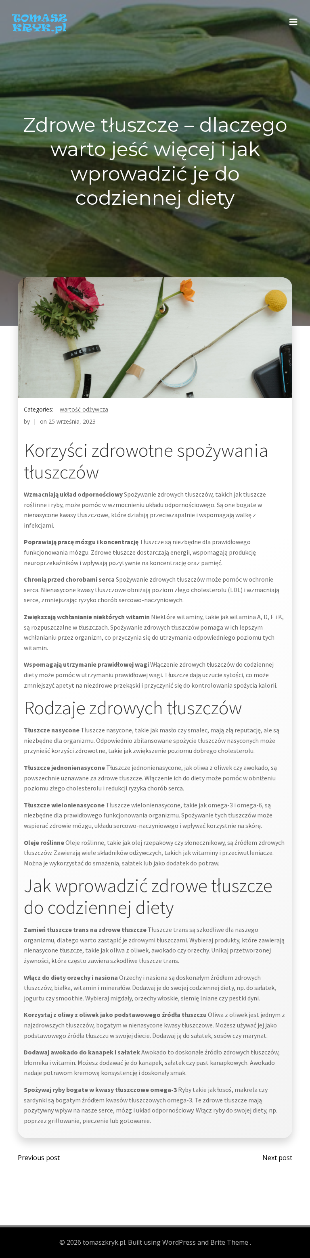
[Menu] (293, 22)
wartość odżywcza (84, 409)
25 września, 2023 (72, 421)
